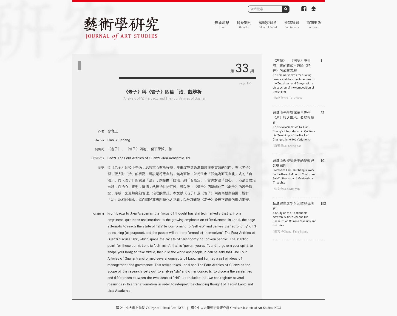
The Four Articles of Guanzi (138, 158)
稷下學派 (157, 149)
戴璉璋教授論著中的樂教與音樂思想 (294, 171)
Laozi (112, 158)
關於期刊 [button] (244, 25)
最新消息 (222, 25)
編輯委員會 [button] (268, 25)
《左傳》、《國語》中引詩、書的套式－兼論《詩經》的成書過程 (294, 76)
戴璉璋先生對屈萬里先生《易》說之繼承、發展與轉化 (294, 126)
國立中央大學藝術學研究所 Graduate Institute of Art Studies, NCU (236, 308)
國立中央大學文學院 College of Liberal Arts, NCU (150, 308)
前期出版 (313, 25)
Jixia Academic (172, 158)
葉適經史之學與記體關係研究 (294, 214)
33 (242, 68)
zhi (188, 158)
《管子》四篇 (136, 149)
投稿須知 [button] (291, 25)
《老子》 (114, 149)
